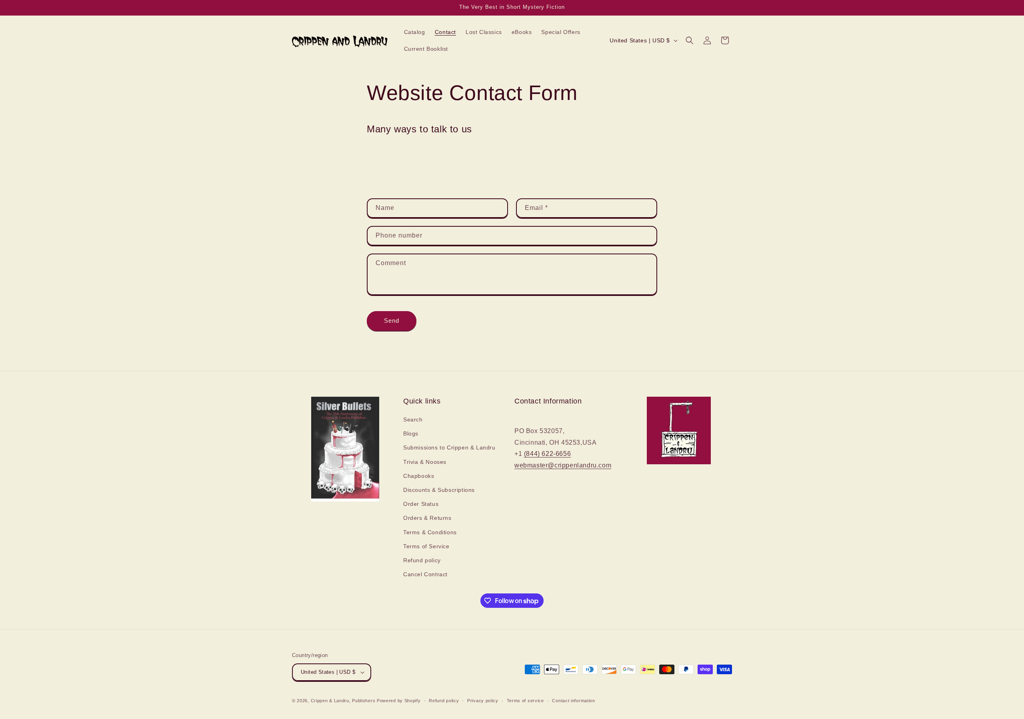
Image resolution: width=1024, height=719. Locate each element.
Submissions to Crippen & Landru (449, 447)
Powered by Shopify (399, 700)
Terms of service (525, 700)
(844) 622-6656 (547, 453)
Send (391, 320)
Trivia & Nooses (424, 462)
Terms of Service (426, 546)
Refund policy (422, 560)
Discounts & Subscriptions (439, 490)
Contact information (573, 700)
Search (413, 419)
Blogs (410, 433)
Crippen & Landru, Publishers (343, 700)
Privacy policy (482, 700)
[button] (689, 40)
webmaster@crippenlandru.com (562, 465)
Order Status (420, 504)
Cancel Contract (425, 574)
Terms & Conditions (430, 532)
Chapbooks (418, 476)
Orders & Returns (427, 518)
